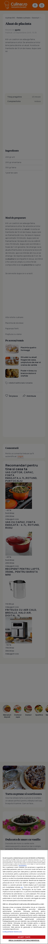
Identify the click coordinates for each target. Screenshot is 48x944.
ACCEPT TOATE (24, 937)
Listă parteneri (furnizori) (12, 932)
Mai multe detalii (23, 865)
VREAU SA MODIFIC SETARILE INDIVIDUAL (24, 940)
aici (22, 887)
